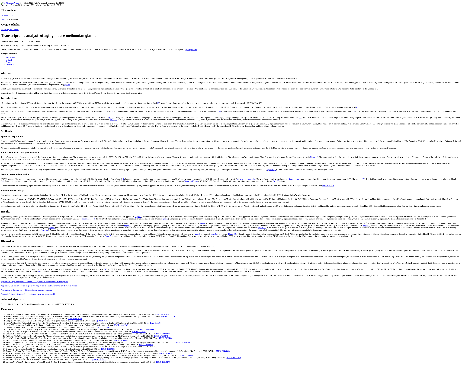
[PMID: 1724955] (139, 332)
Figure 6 (197, 234)
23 (120, 271)
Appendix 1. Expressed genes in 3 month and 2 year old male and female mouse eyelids (34, 282)
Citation (4, 19)
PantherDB (326, 186)
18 (2, 181)
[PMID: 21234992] (166, 338)
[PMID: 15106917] (75, 319)
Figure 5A (262, 228)
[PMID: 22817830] (187, 355)
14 (300, 118)
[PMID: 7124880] (104, 321)
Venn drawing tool (88, 219)
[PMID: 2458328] (121, 325)
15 (116, 120)
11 (111, 120)
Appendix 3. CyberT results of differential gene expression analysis (26, 290)
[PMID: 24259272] (161, 336)
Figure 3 (165, 219)
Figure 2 (138, 217)
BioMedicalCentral (191, 181)
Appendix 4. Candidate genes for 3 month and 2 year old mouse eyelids (28, 294)
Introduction (10, 58)
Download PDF (7, 15)
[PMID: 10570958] (233, 358)
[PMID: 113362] (102, 327)
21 (241, 269)
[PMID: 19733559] (120, 340)
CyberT (67, 85)
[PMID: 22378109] (162, 314)
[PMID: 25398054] (183, 342)
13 (112, 118)
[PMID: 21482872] (146, 345)
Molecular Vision (12, 3)
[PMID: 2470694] (153, 323)
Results (8, 62)
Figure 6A (214, 234)
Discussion (10, 64)
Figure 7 (108, 236)
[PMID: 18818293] (163, 362)
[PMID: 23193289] (165, 353)
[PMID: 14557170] (168, 316)
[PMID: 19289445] (108, 349)
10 (110, 118)
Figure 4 (203, 223)
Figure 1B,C (271, 170)
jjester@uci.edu (191, 50)
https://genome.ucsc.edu (246, 179)
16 (123, 179)
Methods (9, 60)
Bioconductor (294, 179)
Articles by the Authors (10, 30)
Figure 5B (44, 230)
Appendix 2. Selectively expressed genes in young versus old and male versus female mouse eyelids (39, 286)
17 (363, 179)
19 (333, 186)
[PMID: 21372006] (147, 329)
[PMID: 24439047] (163, 334)
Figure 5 (52, 228)
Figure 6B (232, 234)
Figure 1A (314, 157)
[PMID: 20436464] (222, 351)
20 (105, 269)
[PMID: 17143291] (99, 360)
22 (39, 271)
